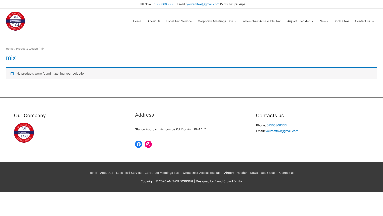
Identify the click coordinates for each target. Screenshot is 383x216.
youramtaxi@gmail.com (203, 4)
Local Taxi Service (129, 173)
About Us (106, 173)
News (254, 173)
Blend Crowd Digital (228, 181)
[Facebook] (138, 144)
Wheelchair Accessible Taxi (202, 173)
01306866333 (163, 4)
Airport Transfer (235, 173)
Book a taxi (268, 173)
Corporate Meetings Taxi (162, 173)
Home (10, 48)
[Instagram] (148, 144)
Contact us (286, 173)
